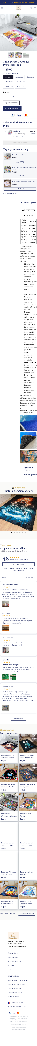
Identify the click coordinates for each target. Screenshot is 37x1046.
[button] (2, 514)
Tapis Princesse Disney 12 (20, 155)
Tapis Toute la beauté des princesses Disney (24, 168)
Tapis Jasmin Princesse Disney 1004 (23, 181)
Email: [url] (10, 946)
